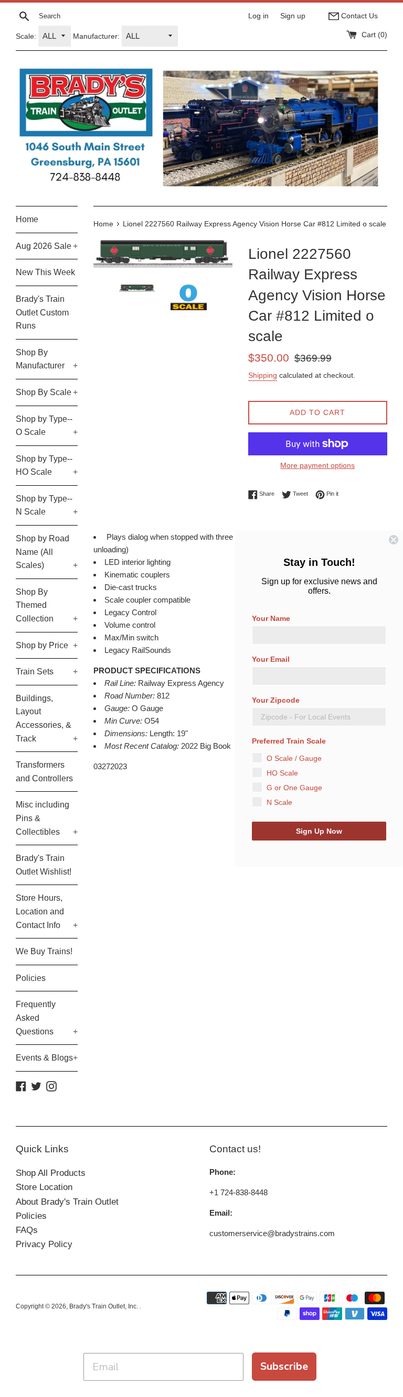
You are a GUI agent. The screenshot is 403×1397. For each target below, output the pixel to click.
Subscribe (284, 1366)
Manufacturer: (96, 36)
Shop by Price (47, 645)
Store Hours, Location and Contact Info (47, 911)
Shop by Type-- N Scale (47, 505)
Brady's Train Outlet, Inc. (104, 1306)
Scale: (26, 36)
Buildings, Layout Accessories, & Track (47, 718)
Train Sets (47, 671)
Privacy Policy (44, 1244)
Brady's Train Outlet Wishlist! (43, 865)
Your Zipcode (276, 700)
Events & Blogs (47, 1057)
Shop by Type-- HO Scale (47, 465)
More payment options (317, 465)
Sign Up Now (319, 831)
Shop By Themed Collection (47, 605)
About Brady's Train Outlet (67, 1202)
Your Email (271, 659)
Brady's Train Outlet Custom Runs (42, 312)
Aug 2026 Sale (47, 246)
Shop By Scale (47, 392)
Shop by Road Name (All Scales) (47, 552)
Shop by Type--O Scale (47, 425)
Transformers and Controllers (44, 771)
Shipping (262, 375)
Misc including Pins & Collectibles (47, 818)
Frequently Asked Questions (47, 1017)
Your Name (271, 618)
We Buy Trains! (44, 951)
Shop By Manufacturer (47, 359)
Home (27, 219)
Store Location (44, 1187)
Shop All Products (51, 1173)
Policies (31, 978)
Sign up (292, 16)
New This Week (45, 272)
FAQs (27, 1230)
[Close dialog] (393, 539)
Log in (258, 16)
